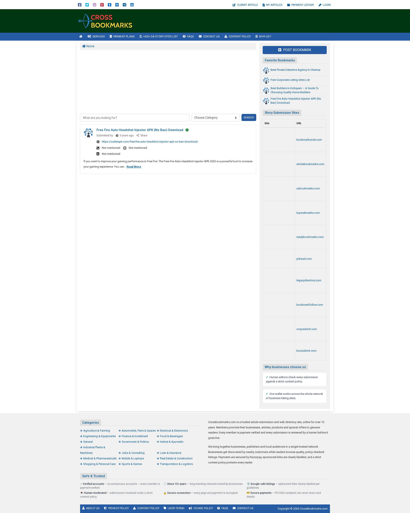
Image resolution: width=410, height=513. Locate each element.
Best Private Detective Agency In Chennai (295, 69)
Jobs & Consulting (133, 452)
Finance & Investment (135, 436)
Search (249, 117)
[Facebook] (79, 4)
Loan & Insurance (170, 452)
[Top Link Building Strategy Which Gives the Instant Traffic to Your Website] (278, 280)
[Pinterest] (102, 4)
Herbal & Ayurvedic (171, 441)
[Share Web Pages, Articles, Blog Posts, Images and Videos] (278, 259)
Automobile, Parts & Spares (139, 430)
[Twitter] (87, 4)
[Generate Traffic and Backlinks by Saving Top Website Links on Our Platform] (278, 213)
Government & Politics (135, 441)
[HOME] (81, 37)
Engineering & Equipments (99, 436)
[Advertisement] (243, 21)
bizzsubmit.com (306, 350)
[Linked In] (132, 4)
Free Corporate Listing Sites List (290, 79)
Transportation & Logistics (176, 464)
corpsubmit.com (306, 329)
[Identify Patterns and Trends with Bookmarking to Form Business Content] (106, 20)
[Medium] (117, 4)
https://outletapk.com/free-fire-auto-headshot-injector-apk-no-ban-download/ (150, 141)
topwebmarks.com (308, 212)
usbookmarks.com (308, 188)
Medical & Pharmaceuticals (100, 458)
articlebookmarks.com (310, 164)
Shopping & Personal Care (99, 464)
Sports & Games (132, 464)
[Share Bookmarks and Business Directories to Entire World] (278, 304)
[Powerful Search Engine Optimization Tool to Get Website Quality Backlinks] (278, 164)
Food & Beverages (171, 436)
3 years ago (126, 135)
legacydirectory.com (308, 280)
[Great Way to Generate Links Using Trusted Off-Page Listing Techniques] (278, 188)
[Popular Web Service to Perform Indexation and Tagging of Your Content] (278, 139)
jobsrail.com (304, 258)
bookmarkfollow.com (309, 304)
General (88, 441)
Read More (134, 166)
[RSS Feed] (124, 4)
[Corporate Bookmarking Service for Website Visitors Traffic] (278, 329)
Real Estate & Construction (176, 458)
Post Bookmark (296, 50)
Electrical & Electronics (174, 430)
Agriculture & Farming (96, 430)
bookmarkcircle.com (309, 139)
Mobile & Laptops (133, 458)
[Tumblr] (109, 4)
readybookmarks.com (310, 237)
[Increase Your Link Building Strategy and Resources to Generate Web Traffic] (278, 237)
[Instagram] (94, 4)
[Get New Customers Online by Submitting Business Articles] (278, 351)
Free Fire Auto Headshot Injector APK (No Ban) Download (140, 130)
